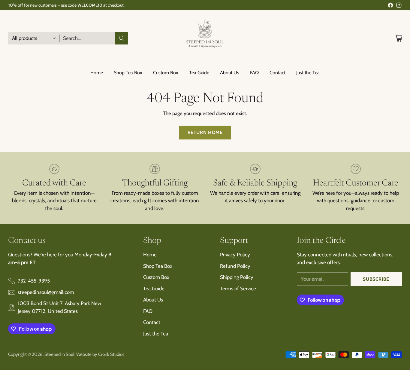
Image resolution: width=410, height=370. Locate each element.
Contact (151, 322)
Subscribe (376, 279)
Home (150, 255)
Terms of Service (238, 289)
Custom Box (156, 277)
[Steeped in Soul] (205, 38)
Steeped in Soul (59, 354)
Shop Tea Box (157, 266)
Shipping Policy (236, 277)
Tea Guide (153, 289)
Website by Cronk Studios (100, 354)
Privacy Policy (235, 255)
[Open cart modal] (398, 38)
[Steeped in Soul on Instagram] (399, 6)
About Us (153, 300)
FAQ (147, 311)
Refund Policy (235, 266)
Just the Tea (155, 334)
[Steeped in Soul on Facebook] (390, 6)
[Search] (121, 38)
